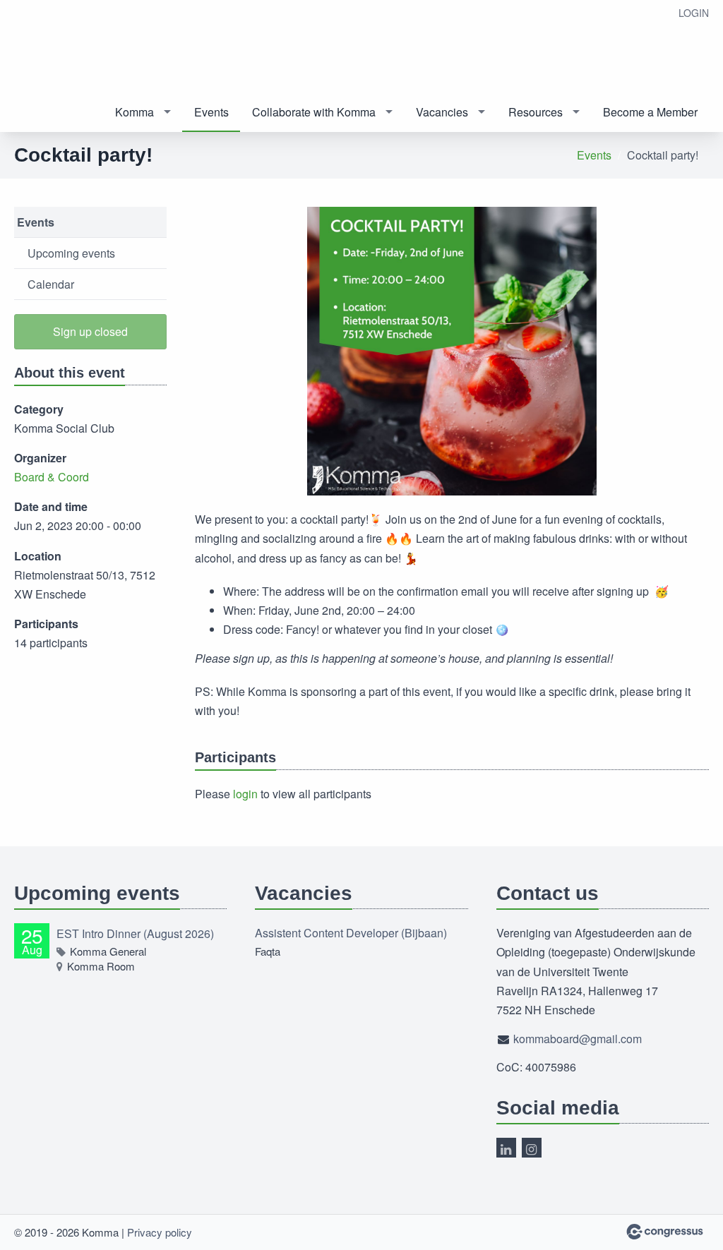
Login (694, 13)
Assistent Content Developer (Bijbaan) (351, 933)
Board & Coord (51, 477)
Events (211, 112)
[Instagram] (532, 1148)
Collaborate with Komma (314, 112)
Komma (134, 112)
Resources (535, 112)
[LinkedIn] (506, 1148)
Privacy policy (159, 1232)
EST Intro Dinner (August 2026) (135, 933)
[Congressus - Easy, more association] (665, 1231)
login (245, 794)
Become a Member (650, 112)
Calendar (51, 284)
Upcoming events (71, 253)
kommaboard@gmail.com (577, 1038)
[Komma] (113, 47)
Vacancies (442, 112)
